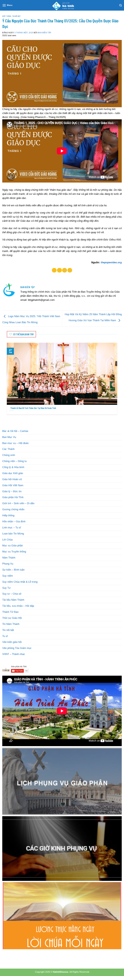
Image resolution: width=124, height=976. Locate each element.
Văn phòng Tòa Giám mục (17, 648)
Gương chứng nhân (13, 509)
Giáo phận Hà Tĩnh (12, 497)
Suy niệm (7, 575)
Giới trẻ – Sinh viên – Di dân (18, 503)
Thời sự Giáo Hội (12, 618)
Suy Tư (6, 587)
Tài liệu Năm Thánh (13, 599)
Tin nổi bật (16, 16)
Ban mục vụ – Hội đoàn (15, 443)
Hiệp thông (6, 16)
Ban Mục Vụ (9, 437)
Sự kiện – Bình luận (13, 569)
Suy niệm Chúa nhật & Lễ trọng (20, 581)
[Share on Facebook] (59, 270)
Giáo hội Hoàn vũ (12, 479)
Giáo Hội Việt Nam (12, 485)
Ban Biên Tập (44, 33)
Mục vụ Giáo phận (12, 545)
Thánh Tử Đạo (10, 611)
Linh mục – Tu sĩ (11, 527)
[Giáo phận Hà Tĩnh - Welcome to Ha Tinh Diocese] (62, 5)
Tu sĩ (5, 636)
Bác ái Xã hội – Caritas (15, 431)
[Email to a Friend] (69, 270)
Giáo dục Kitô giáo (12, 473)
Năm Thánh (8, 557)
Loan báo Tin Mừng (13, 533)
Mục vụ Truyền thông (14, 551)
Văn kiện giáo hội (12, 642)
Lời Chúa (7, 539)
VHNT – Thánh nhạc (13, 654)
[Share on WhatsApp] (54, 270)
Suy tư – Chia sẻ (11, 593)
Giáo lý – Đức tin (11, 491)
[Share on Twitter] (64, 270)
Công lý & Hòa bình (13, 467)
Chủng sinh (8, 455)
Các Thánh (8, 449)
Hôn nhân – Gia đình (13, 521)
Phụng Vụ (7, 563)
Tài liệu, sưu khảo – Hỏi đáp (18, 605)
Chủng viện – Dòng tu (14, 461)
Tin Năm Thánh (10, 624)
